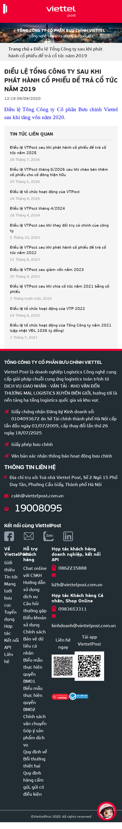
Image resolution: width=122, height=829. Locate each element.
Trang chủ (19, 48)
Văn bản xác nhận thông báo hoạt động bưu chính (61, 455)
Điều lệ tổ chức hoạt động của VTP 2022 (47, 308)
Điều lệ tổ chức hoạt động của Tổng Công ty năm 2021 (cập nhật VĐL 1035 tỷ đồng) (61, 327)
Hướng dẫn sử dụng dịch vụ (34, 589)
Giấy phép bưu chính (32, 444)
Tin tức (11, 576)
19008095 (38, 507)
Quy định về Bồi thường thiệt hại (35, 758)
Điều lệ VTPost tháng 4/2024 (37, 208)
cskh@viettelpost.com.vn (37, 495)
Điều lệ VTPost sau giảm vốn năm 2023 (47, 269)
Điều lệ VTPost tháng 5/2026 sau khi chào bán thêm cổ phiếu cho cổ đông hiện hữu (59, 172)
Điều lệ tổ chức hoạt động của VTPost (45, 191)
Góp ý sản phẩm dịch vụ (34, 737)
